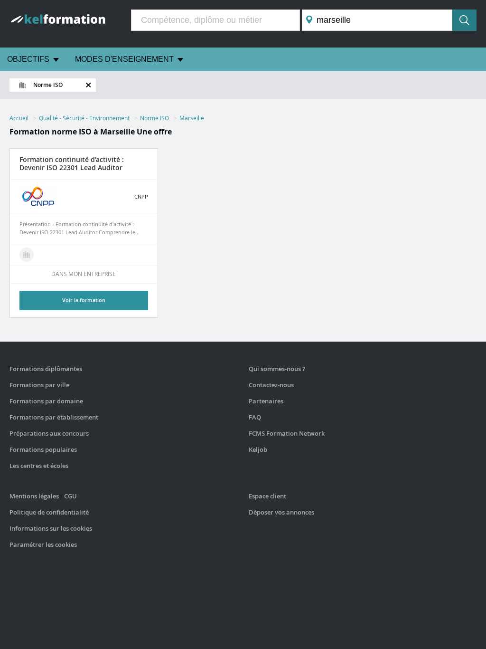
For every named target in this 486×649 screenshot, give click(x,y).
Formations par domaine (46, 401)
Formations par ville (39, 385)
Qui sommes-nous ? (277, 368)
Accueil (18, 118)
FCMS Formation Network (287, 433)
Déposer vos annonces (281, 512)
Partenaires (266, 401)
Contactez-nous (271, 385)
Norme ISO (154, 118)
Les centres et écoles (38, 465)
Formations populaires (43, 449)
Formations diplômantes (45, 368)
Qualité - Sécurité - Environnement (84, 118)
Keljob (258, 449)
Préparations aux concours (49, 433)
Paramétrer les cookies (43, 544)
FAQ (255, 417)
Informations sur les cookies (50, 528)
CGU (70, 496)
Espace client (267, 496)
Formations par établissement (53, 417)
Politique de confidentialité (49, 512)
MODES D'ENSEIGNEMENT (124, 59)
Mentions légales (34, 496)
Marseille (191, 118)
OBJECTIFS (28, 59)
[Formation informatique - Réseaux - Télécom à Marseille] (26, 255)
